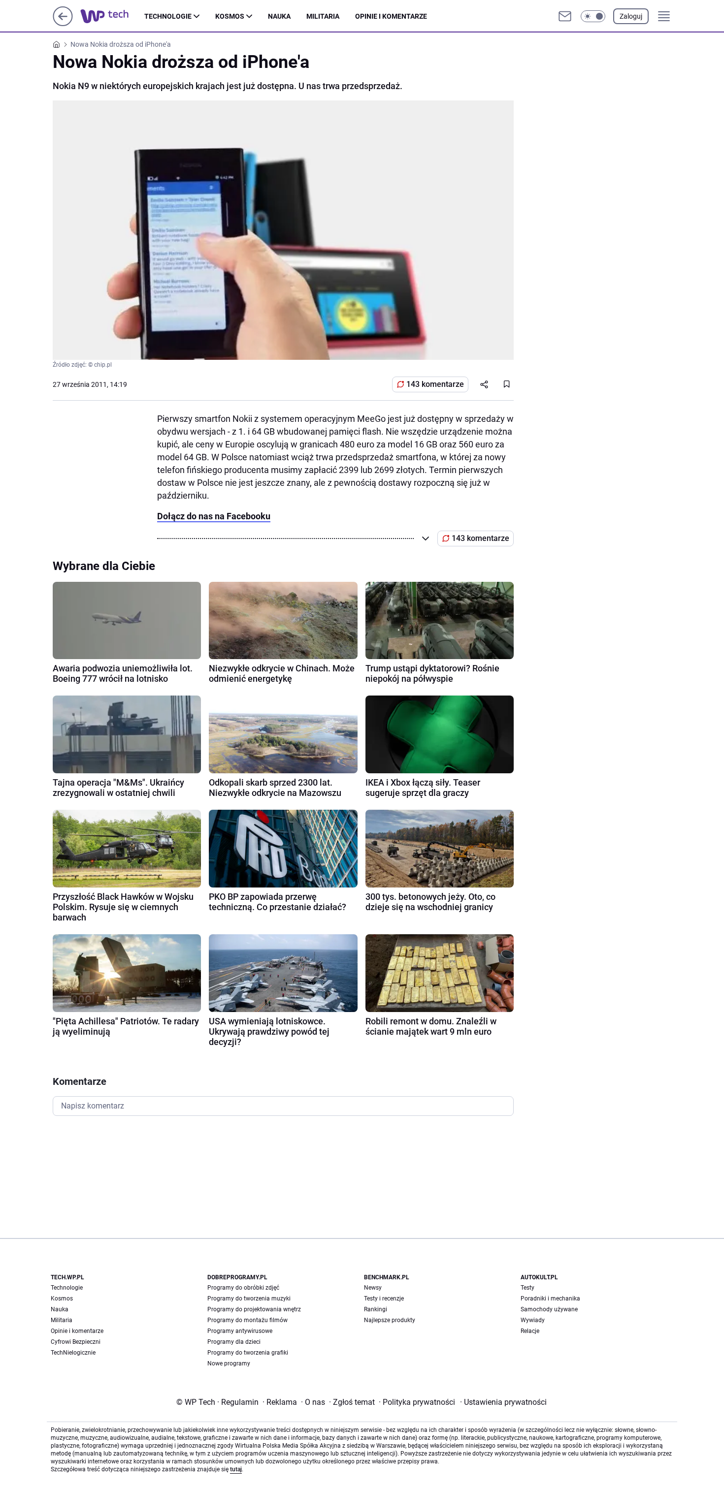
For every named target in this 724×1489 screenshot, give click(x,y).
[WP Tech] (112, 16)
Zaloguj (631, 16)
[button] (593, 16)
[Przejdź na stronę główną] (63, 23)
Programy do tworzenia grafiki (247, 1352)
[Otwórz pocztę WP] (565, 16)
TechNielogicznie (73, 1352)
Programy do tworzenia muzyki (249, 1298)
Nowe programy (228, 1363)
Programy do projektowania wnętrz (254, 1309)
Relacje (530, 1331)
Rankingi (375, 1309)
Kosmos (229, 16)
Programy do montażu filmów (247, 1320)
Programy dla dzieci (234, 1341)
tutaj (236, 1469)
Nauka (279, 16)
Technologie (168, 16)
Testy (527, 1287)
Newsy (373, 1287)
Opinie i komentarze (391, 16)
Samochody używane (549, 1309)
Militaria (322, 16)
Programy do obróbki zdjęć (243, 1287)
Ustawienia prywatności (503, 1402)
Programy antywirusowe (239, 1331)
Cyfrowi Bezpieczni (75, 1341)
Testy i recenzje (384, 1298)
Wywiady (533, 1320)
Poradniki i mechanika (550, 1298)
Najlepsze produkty (389, 1320)
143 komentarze (435, 384)
